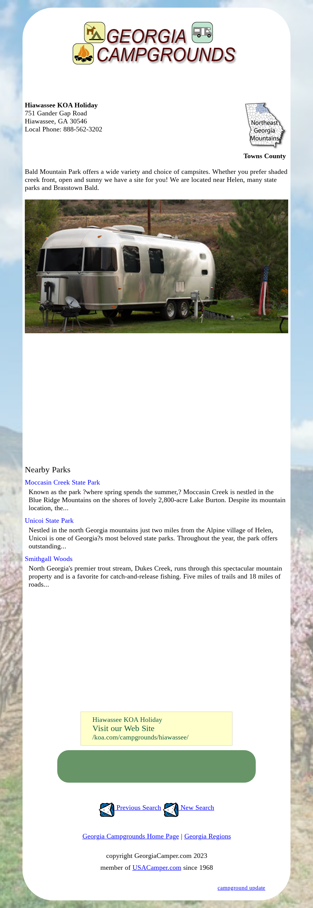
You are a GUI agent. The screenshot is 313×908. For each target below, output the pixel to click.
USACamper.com (156, 867)
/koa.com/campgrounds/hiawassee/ (140, 737)
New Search (196, 807)
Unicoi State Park (49, 520)
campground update (241, 888)
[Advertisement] (154, 86)
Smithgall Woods (49, 559)
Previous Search (138, 807)
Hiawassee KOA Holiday (127, 719)
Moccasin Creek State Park (62, 482)
